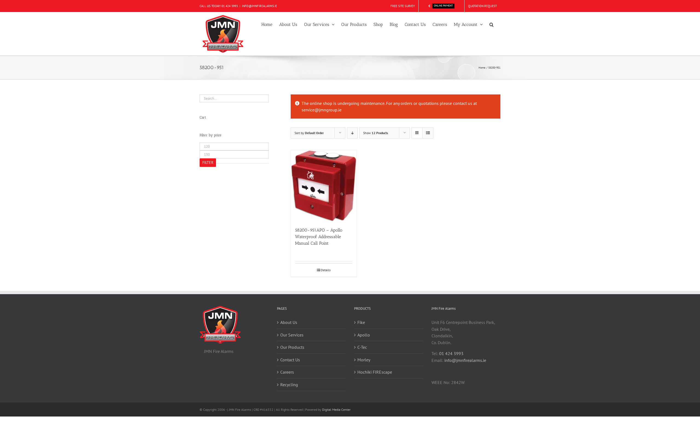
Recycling (289, 384)
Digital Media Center (336, 409)
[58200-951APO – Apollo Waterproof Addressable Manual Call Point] (324, 186)
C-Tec (362, 347)
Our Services (292, 335)
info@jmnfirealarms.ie (465, 360)
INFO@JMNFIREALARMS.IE (259, 6)
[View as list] (427, 133)
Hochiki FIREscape (374, 372)
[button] (491, 24)
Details (326, 270)
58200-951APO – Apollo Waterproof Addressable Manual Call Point (318, 237)
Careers (287, 372)
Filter (207, 162)
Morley (363, 359)
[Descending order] (352, 132)
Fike (361, 322)
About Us (288, 322)
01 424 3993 (229, 6)
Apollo (363, 335)
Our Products (292, 347)
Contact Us (290, 359)
